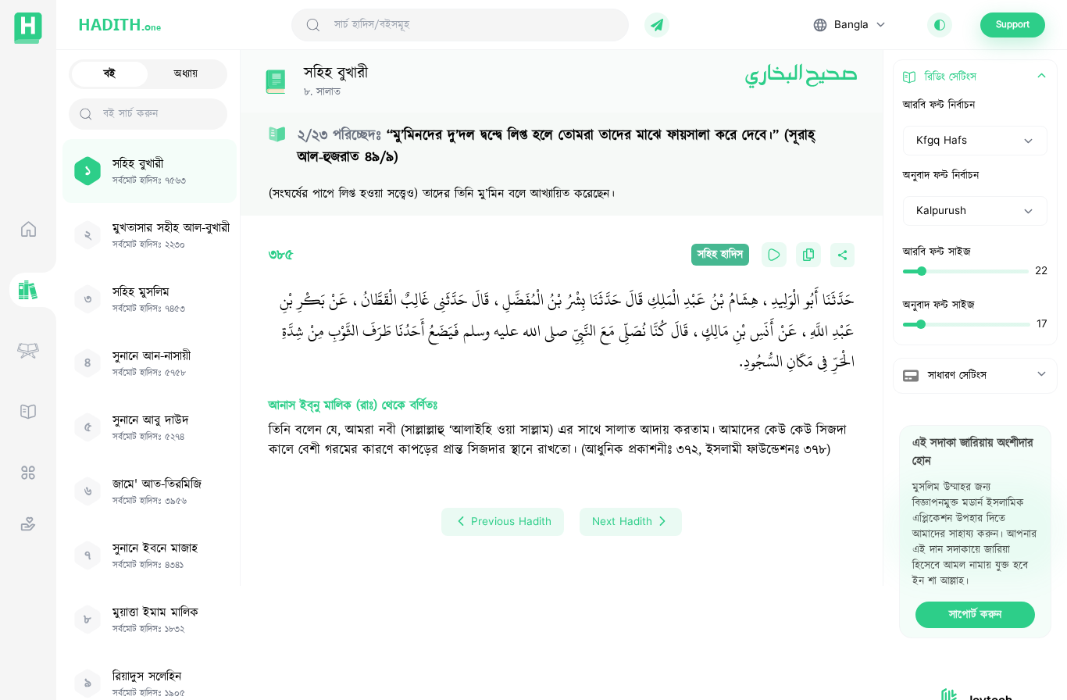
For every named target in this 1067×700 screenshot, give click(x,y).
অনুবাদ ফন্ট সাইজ (939, 305)
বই (110, 74)
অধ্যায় (186, 74)
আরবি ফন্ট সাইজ (937, 252)
